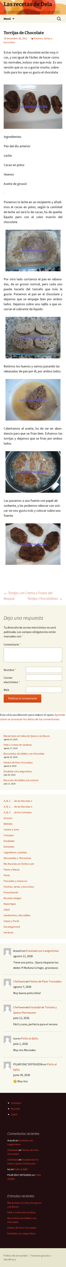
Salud (7, 909)
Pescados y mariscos (15, 881)
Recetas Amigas (12, 898)
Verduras (9, 932)
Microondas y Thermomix (17, 858)
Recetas (15, 1108)
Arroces (8, 818)
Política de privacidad (15, 1255)
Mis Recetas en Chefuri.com (19, 863)
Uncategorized (12, 926)
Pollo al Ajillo (29, 1038)
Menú (7, 18)
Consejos (9, 835)
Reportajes (10, 904)
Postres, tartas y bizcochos (19, 886)
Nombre (10, 670)
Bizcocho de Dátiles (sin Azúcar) (21, 780)
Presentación (11, 892)
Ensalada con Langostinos (18, 771)
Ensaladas (9, 841)
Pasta (7, 875)
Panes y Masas (12, 869)
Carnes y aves (11, 829)
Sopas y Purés (11, 921)
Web (6, 690)
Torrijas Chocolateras (44, 598)
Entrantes (9, 846)
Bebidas (8, 823)
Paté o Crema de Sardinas (18, 744)
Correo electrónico (12, 680)
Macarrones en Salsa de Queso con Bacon (27, 736)
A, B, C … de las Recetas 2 (18, 806)
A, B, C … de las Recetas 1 (18, 801)
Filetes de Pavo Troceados (18, 762)
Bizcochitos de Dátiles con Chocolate (24, 753)
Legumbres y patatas (15, 852)
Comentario (12, 644)
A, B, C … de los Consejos (18, 812)
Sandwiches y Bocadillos (17, 915)
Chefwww (19, 981)
